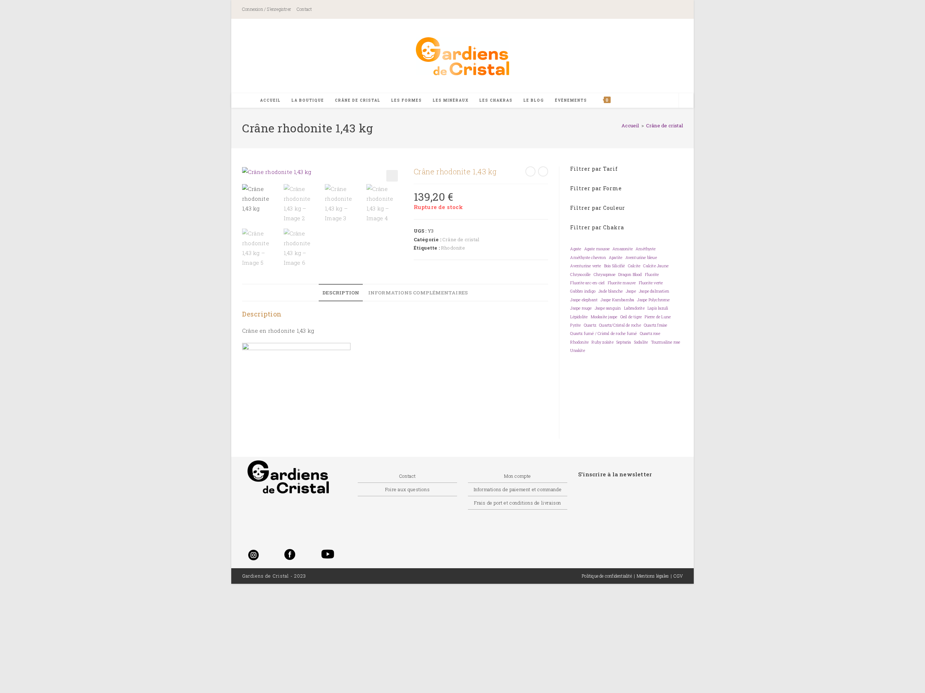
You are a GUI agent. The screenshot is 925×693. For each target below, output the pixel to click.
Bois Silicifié (614, 265)
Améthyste (645, 248)
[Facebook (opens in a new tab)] (616, 10)
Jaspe (631, 291)
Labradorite (634, 308)
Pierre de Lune (658, 316)
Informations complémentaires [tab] (418, 292)
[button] (392, 176)
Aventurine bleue (641, 257)
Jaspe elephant (584, 299)
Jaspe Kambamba (617, 299)
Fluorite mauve (622, 282)
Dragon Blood (630, 274)
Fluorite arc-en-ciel (587, 282)
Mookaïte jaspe (604, 316)
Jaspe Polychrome (653, 299)
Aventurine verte (585, 265)
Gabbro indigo (582, 291)
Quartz (590, 325)
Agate (575, 248)
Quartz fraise (655, 325)
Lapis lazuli (658, 308)
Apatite (615, 257)
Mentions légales (653, 576)
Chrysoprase (604, 274)
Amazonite (622, 248)
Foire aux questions (407, 489)
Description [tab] (340, 292)
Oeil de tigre (631, 316)
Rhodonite (453, 248)
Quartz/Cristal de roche (620, 325)
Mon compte (517, 476)
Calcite (634, 265)
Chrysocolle (580, 274)
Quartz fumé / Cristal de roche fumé (603, 333)
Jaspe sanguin (608, 308)
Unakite (577, 350)
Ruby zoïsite (602, 342)
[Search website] (686, 101)
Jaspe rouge (580, 308)
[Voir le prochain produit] (543, 171)
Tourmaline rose (665, 342)
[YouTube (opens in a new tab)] (673, 10)
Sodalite (641, 342)
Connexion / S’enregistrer (266, 9)
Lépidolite (579, 316)
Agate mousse (597, 248)
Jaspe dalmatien (654, 291)
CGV (678, 576)
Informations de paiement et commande (518, 489)
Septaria (623, 342)
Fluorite (652, 274)
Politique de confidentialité (607, 576)
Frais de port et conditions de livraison (517, 502)
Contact (304, 9)
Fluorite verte (651, 282)
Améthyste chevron (588, 257)
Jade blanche (610, 291)
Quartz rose (650, 333)
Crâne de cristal (664, 125)
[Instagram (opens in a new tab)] (648, 10)
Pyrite (575, 325)
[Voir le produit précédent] (530, 171)
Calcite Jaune (655, 265)
